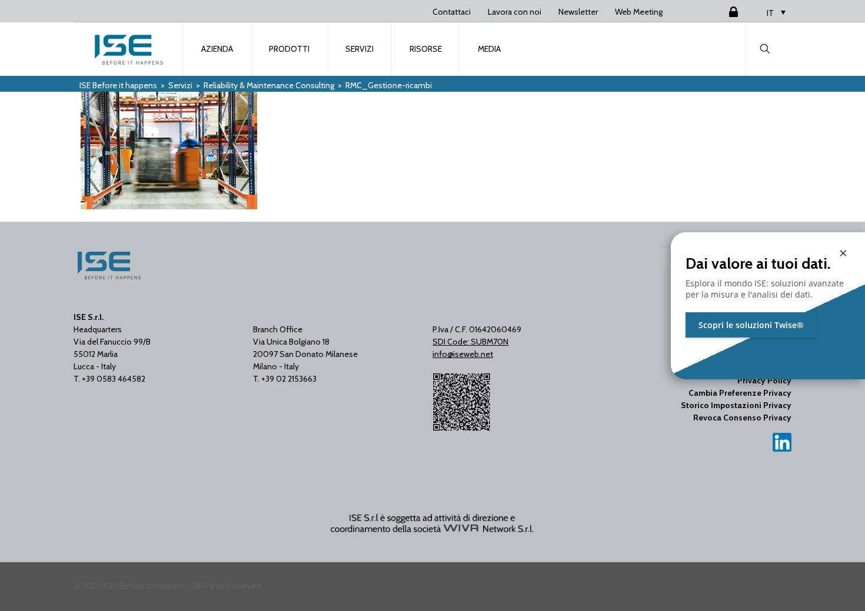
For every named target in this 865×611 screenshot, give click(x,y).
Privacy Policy (764, 380)
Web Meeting (639, 11)
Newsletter (578, 11)
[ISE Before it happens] (128, 48)
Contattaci (451, 11)
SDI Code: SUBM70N (470, 341)
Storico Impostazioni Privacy (736, 405)
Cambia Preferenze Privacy (739, 393)
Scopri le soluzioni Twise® (751, 324)
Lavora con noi (514, 11)
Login (719, 11)
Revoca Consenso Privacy (742, 417)
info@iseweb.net (462, 354)
